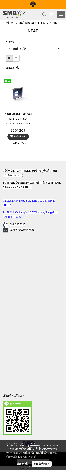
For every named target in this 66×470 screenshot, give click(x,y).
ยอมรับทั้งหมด (41, 463)
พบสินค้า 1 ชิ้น (12, 68)
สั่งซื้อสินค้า (19, 136)
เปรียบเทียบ (19, 143)
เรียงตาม (11, 42)
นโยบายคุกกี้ (29, 456)
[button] (43, 14)
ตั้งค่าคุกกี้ (22, 463)
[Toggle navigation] (61, 14)
